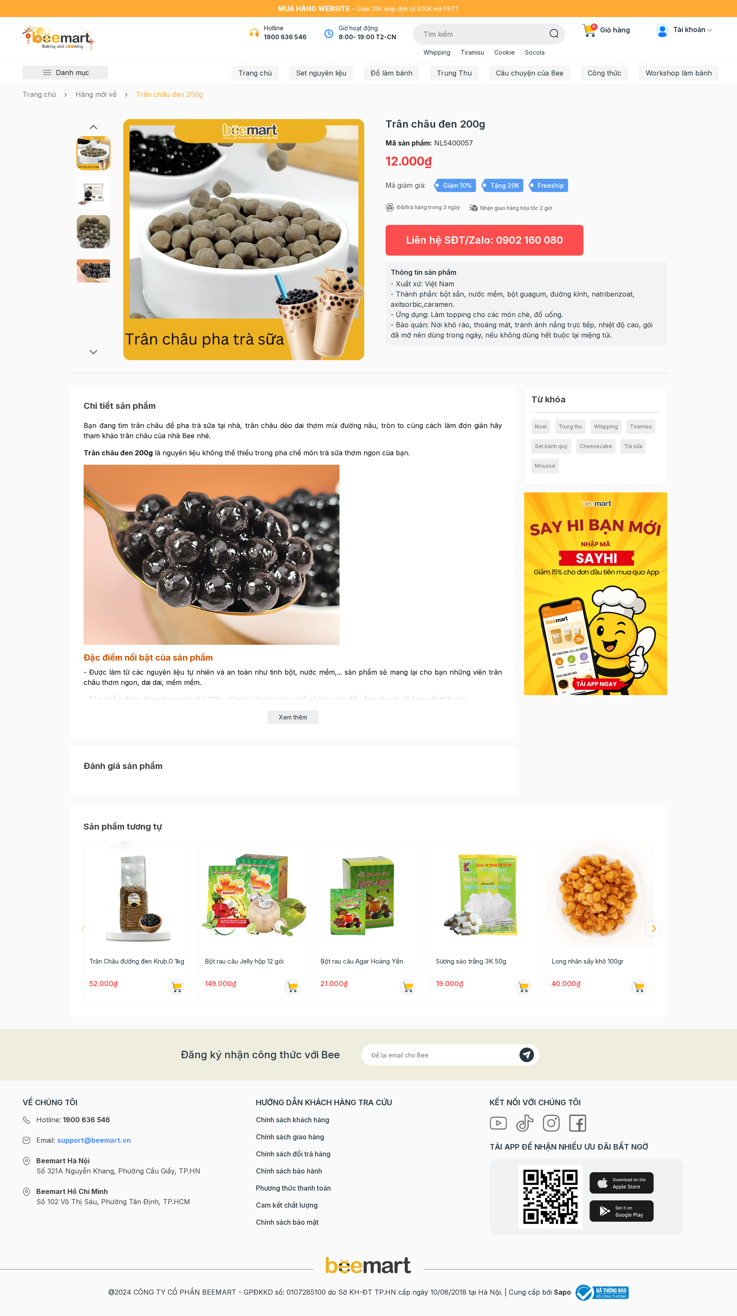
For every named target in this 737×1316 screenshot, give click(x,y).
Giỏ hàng (611, 30)
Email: (83, 1140)
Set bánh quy (551, 446)
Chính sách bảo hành (289, 1171)
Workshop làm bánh (679, 73)
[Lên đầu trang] (721, 1307)
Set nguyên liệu (321, 73)
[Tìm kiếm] (554, 33)
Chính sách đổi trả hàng (293, 1154)
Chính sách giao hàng (290, 1137)
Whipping (437, 52)
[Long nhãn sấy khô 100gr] (599, 894)
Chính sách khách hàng (292, 1119)
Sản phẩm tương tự (123, 826)
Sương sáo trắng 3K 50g (471, 961)
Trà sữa (633, 446)
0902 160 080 (529, 240)
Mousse (545, 466)
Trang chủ (255, 73)
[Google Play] (621, 1211)
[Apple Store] (621, 1183)
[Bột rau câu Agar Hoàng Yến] (368, 894)
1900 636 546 (285, 37)
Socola (535, 52)
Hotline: (73, 1119)
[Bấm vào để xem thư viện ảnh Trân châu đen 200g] (243, 239)
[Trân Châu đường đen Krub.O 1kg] (137, 894)
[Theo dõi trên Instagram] (552, 1122)
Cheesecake (596, 446)
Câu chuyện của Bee (529, 73)
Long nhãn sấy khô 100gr (587, 961)
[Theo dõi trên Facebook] (577, 1122)
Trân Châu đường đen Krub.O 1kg (136, 961)
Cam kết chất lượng (287, 1205)
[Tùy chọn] (292, 987)
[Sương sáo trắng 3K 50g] (484, 894)
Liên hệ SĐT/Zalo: (484, 240)
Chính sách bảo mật (287, 1222)
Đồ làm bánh (391, 73)
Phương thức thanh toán (293, 1188)
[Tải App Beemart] (595, 593)
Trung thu (570, 426)
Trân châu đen (108, 452)
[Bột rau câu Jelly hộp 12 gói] (253, 894)
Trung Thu (454, 73)
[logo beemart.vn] (368, 1265)
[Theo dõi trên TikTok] (526, 1122)
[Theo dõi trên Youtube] (499, 1122)
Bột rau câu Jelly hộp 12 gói (244, 961)
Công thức (604, 73)
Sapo (562, 1292)
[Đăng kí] (527, 1055)
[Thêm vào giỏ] (176, 987)
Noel (541, 426)
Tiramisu (472, 52)
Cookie (504, 52)
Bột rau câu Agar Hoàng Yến (361, 961)
